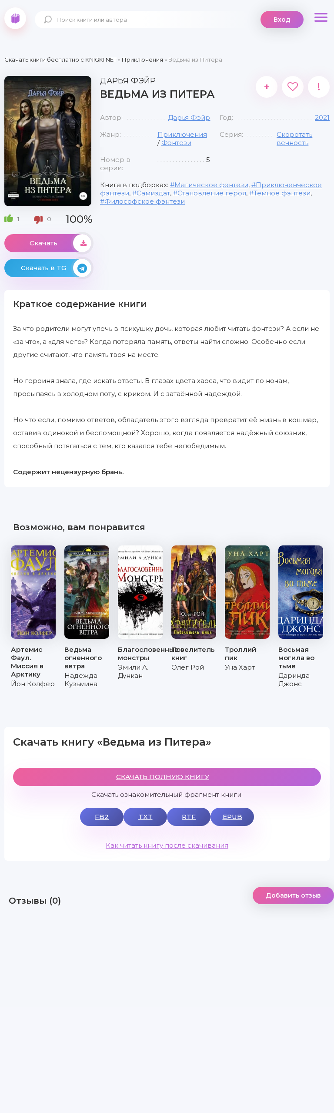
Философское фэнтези (144, 201)
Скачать (43, 243)
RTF (189, 816)
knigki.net (15, 18)
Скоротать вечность (294, 138)
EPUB (232, 816)
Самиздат (153, 193)
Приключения (182, 134)
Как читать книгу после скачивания (167, 845)
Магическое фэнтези (211, 185)
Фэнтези (176, 143)
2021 (322, 117)
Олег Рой (187, 667)
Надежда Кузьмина (80, 679)
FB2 (102, 816)
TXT (145, 816)
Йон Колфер (33, 684)
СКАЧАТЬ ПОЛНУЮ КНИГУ (162, 777)
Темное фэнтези (282, 193)
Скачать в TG (43, 268)
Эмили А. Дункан (133, 671)
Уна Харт (240, 667)
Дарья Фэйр (189, 117)
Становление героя (211, 193)
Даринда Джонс (294, 679)
